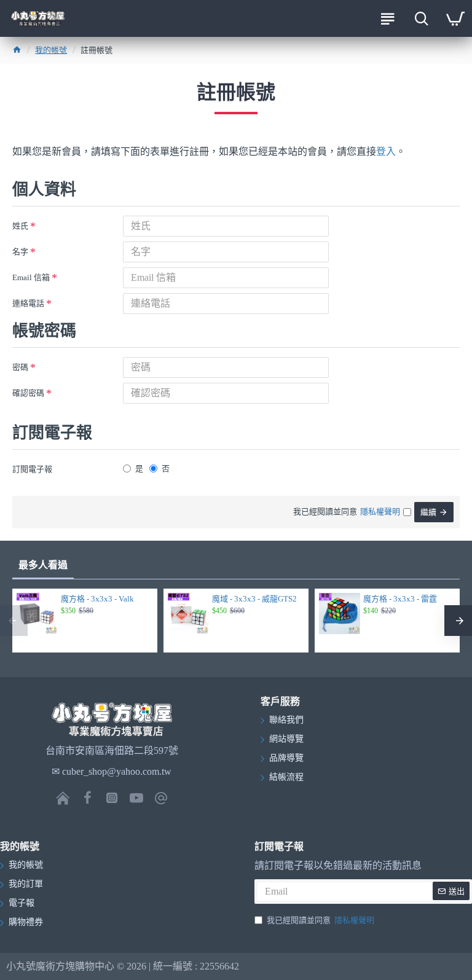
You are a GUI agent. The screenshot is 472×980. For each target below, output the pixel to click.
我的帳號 (51, 50)
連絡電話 (28, 303)
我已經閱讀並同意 (320, 920)
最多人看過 (43, 565)
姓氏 (20, 225)
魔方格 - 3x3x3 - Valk (97, 598)
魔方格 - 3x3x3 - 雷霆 (400, 598)
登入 (386, 151)
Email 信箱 (31, 277)
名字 (20, 251)
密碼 (20, 367)
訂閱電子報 (32, 469)
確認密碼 (28, 393)
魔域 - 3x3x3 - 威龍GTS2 (254, 598)
